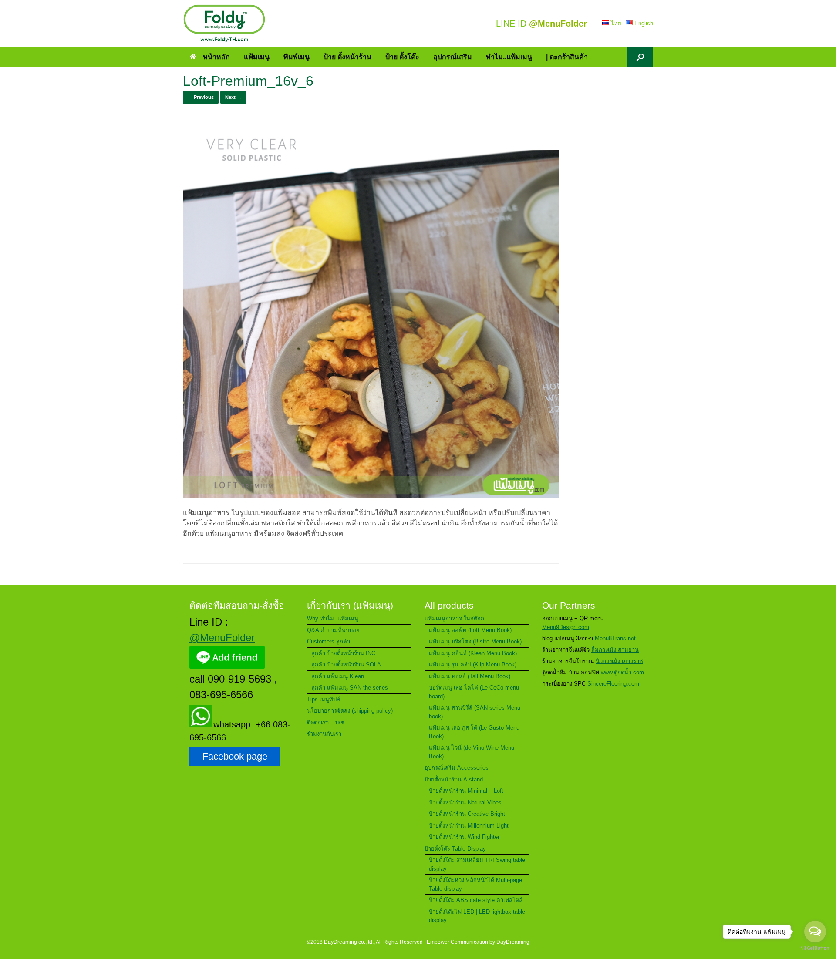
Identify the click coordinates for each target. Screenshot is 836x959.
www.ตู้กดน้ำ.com (622, 672)
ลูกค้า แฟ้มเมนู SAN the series (349, 687)
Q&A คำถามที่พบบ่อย (333, 630)
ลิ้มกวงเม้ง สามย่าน (615, 649)
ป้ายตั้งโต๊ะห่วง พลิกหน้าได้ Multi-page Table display (475, 884)
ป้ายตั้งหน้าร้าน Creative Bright (467, 814)
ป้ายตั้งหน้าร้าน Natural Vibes (465, 802)
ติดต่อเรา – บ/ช (325, 722)
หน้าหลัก (216, 57)
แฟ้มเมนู (257, 57)
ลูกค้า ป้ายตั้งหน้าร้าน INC (343, 653)
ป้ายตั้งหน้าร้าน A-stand (454, 779)
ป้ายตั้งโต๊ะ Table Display (455, 848)
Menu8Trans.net (615, 638)
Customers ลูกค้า (328, 641)
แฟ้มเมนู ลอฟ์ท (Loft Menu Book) (470, 630)
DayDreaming (512, 942)
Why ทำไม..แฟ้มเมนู (332, 618)
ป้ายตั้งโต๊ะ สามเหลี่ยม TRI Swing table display (477, 864)
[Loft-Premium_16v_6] (371, 495)
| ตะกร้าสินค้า (567, 57)
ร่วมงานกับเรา (324, 733)
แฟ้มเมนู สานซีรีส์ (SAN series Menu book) (474, 712)
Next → (233, 97)
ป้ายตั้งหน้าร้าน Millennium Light (469, 825)
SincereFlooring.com (613, 683)
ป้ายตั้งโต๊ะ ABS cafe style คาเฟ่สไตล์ (475, 900)
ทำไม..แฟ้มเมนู (509, 57)
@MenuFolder (222, 637)
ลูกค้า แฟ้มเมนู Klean (337, 676)
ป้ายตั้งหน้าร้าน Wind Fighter (464, 837)
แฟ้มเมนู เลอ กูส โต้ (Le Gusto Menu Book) (474, 732)
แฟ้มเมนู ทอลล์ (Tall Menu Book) (469, 676)
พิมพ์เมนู (296, 57)
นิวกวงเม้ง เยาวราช (619, 661)
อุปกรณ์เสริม (452, 57)
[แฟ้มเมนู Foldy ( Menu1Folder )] (224, 23)
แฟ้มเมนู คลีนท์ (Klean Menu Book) (473, 653)
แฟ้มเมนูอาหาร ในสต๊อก (454, 618)
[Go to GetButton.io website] (815, 949)
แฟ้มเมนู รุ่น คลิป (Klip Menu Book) (472, 664)
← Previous (201, 97)
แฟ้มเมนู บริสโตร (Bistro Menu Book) (475, 641)
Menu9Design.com (565, 627)
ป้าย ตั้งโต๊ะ (402, 57)
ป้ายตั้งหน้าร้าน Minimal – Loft (466, 790)
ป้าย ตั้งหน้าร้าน (347, 57)
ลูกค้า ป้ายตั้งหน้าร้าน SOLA (346, 664)
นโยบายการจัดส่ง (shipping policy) (350, 710)
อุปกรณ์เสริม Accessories (457, 767)
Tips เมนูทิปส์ (323, 699)
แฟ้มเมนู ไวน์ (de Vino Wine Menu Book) (471, 752)
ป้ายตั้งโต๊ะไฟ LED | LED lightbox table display (477, 916)
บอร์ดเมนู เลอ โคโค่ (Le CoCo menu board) (474, 692)
